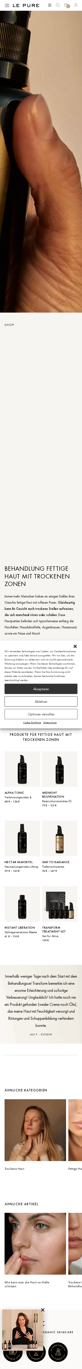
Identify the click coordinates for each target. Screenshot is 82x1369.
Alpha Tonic (14, 793)
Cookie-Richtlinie (32, 722)
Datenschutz (50, 722)
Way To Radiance (56, 862)
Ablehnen (41, 701)
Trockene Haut (14, 1169)
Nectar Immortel (19, 862)
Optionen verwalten (41, 714)
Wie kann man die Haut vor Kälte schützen (27, 1284)
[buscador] (50, 5)
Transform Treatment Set (54, 929)
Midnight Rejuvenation (53, 795)
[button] (75, 646)
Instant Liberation (20, 927)
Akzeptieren (41, 689)
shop (9, 325)
